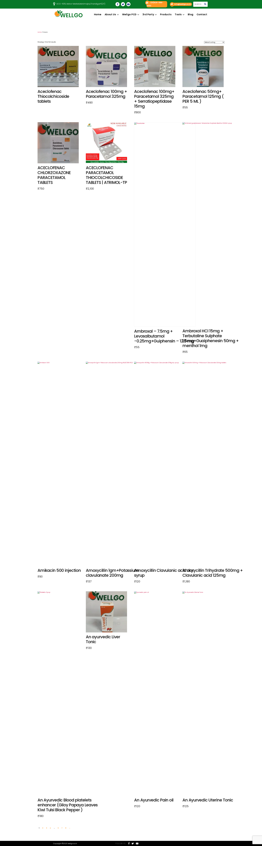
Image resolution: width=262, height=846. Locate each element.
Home (97, 14)
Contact (202, 14)
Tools (178, 14)
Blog (190, 14)
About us (110, 14)
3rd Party (148, 14)
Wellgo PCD (129, 14)
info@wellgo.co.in (182, 4)
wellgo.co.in (72, 843)
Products (166, 14)
